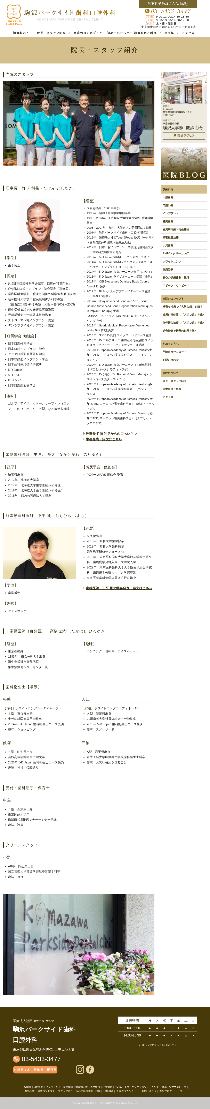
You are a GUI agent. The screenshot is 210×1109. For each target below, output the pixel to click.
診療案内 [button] (19, 33)
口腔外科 (168, 205)
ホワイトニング (172, 261)
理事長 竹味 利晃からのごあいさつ (111, 433)
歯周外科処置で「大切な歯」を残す (184, 314)
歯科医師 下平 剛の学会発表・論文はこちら (119, 588)
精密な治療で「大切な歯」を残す (183, 306)
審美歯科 (168, 221)
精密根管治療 (171, 237)
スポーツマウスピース (176, 285)
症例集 (169, 33)
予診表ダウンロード (175, 351)
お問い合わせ (171, 359)
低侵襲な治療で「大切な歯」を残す (184, 322)
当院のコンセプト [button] (86, 33)
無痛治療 (168, 269)
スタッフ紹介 (65, 1091)
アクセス (188, 33)
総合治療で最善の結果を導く (180, 330)
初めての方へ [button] (116, 33)
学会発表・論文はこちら (104, 439)
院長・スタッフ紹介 (51, 33)
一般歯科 (168, 197)
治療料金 (108, 1091)
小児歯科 (168, 245)
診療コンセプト (46, 1091)
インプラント (171, 213)
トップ (178, 1091)
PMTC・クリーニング (176, 253)
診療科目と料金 (145, 33)
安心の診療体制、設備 (176, 277)
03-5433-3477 (40, 1059)
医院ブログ (166, 1091)
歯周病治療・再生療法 (176, 229)
